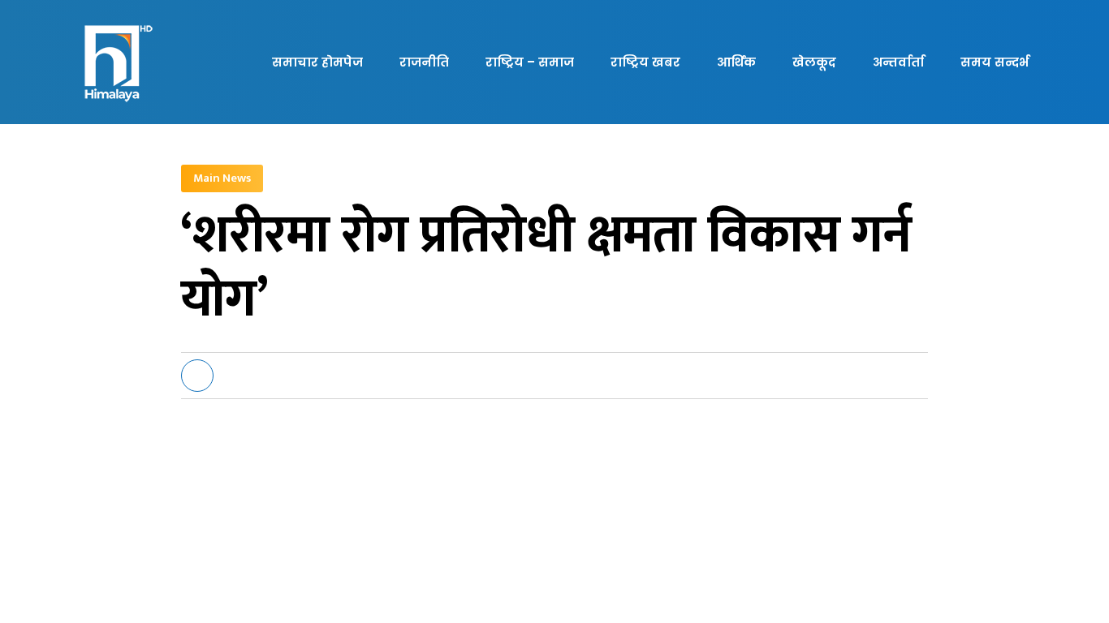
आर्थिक (736, 62)
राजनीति (424, 62)
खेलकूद (814, 62)
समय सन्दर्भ (994, 62)
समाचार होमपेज (317, 62)
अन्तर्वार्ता (898, 62)
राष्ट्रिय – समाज (529, 62)
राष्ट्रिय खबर (645, 62)
